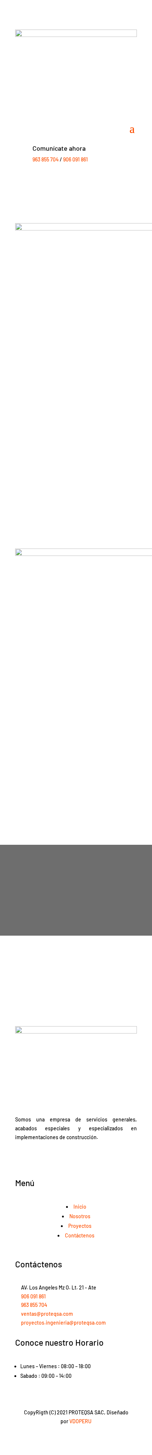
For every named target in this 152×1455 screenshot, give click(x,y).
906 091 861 (75, 159)
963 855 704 (45, 159)
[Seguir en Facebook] (69, 1159)
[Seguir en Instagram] (83, 1159)
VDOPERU (80, 1421)
